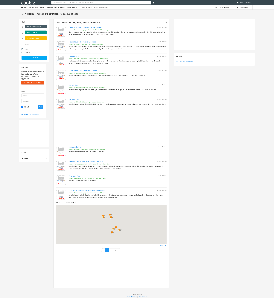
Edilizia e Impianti (72, 7)
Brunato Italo (73, 85)
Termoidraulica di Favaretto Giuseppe (82, 42)
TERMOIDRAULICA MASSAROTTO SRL (82, 71)
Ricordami (27, 107)
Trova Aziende (243, 7)
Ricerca (35, 57)
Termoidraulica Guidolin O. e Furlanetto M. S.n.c (85, 162)
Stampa (164, 245)
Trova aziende (28, 7)
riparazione (189, 61)
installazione (180, 61)
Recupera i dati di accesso (30, 114)
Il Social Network (223, 7)
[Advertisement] (34, 133)
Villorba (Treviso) (59, 7)
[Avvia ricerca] (153, 3)
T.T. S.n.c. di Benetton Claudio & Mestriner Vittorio (86, 190)
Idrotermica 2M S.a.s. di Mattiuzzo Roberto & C (85, 27)
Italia (36, 7)
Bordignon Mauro (74, 176)
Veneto (42, 7)
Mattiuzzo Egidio (74, 147)
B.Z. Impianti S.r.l (74, 100)
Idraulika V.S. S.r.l (74, 56)
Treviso (49, 7)
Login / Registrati (245, 2)
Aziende (27, 52)
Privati (27, 49)
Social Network (132, 297)
